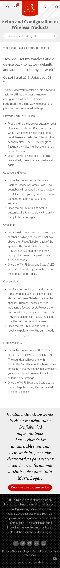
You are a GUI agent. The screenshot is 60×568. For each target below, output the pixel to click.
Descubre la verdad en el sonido (30, 488)
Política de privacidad (30, 562)
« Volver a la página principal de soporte (26, 48)
